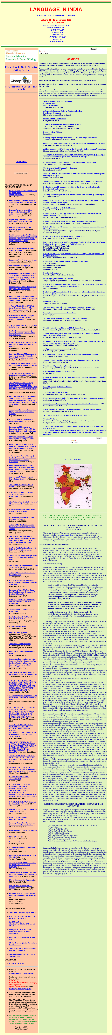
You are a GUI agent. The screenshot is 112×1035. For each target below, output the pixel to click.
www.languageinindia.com (65, 535)
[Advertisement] (21, 126)
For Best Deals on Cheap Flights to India (21, 88)
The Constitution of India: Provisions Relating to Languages (22, 949)
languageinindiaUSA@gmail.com (21, 973)
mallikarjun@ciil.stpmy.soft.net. (20, 989)
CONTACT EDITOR (73, 459)
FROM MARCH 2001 (17, 964)
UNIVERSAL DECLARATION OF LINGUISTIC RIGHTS (22, 917)
